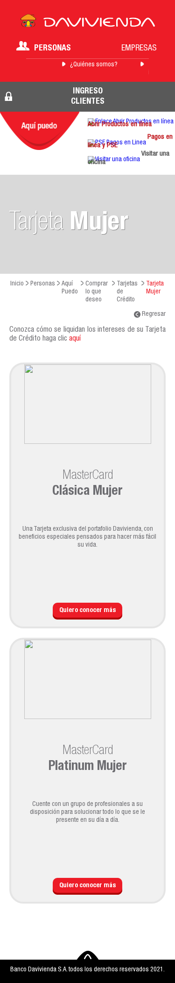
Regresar (153, 314)
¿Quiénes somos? (94, 65)
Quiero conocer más (87, 610)
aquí (75, 339)
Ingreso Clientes (88, 96)
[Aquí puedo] (39, 130)
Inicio (17, 284)
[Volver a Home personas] (88, 23)
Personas (52, 48)
